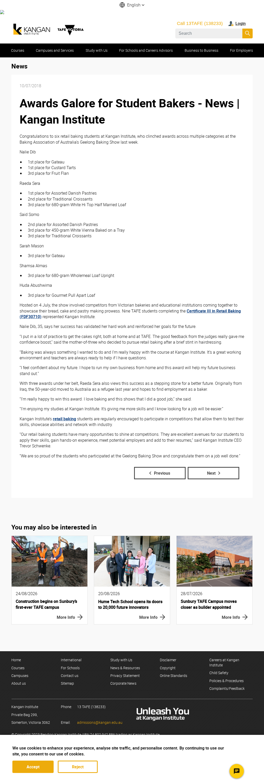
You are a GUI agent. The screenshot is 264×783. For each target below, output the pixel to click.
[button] (132, 5)
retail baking (64, 419)
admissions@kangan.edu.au (99, 722)
